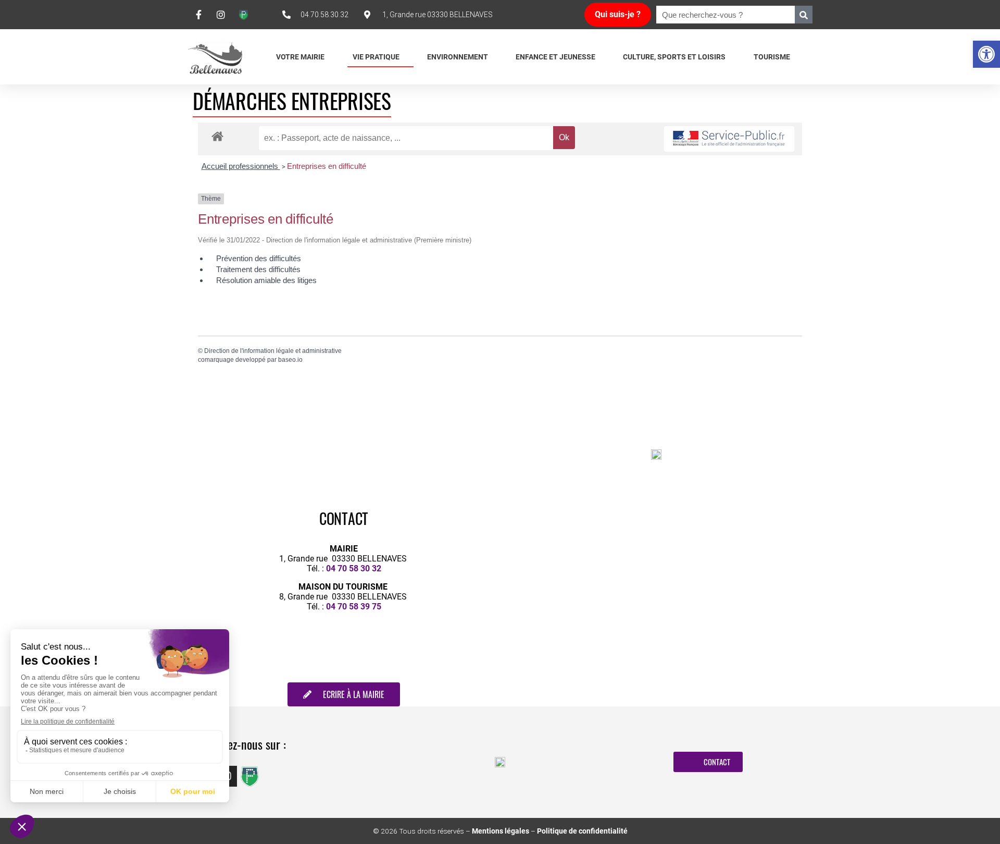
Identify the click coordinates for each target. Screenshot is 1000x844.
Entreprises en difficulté (326, 166)
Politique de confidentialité (582, 831)
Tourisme (772, 57)
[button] (986, 54)
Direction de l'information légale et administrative (273, 350)
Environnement (457, 57)
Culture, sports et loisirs (674, 57)
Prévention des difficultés (258, 258)
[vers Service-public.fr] (729, 139)
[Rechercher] (804, 14)
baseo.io (290, 359)
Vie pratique (376, 57)
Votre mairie (300, 57)
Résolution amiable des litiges (266, 280)
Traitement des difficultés (258, 269)
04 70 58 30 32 (353, 568)
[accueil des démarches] (217, 135)
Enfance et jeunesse (555, 57)
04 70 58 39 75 (353, 606)
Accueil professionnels (241, 166)
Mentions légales (500, 831)
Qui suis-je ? (618, 14)
